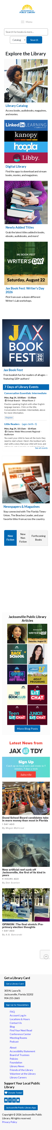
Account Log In (18, 1015)
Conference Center (20, 1034)
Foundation (16, 1062)
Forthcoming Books (38, 537)
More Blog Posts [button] (27, 728)
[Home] (20, 0)
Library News (17, 1066)
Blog (12, 1026)
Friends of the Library (21, 1069)
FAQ (12, 1011)
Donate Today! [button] (15, 1092)
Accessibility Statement (22, 1051)
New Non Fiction (23, 538)
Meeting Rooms (18, 1037)
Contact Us (16, 1022)
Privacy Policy (9, 1121)
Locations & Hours (20, 1019)
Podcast (14, 1041)
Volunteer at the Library (23, 1073)
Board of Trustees (19, 1054)
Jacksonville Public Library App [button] (21, 1107)
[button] (6, 1100)
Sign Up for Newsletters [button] (17, 1004)
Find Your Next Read (21, 1030)
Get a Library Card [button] (15, 983)
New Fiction (10, 537)
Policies (14, 1058)
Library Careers (18, 1077)
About (13, 1047)
